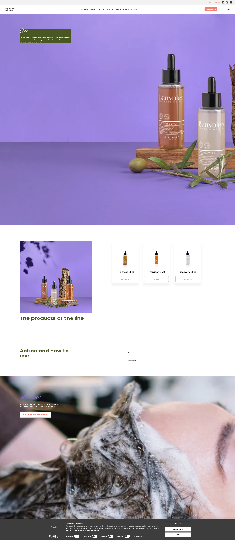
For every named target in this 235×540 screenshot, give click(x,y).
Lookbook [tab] (118, 9)
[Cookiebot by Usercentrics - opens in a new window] (54, 536)
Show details (137, 536)
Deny (177, 534)
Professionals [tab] (127, 9)
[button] (171, 352)
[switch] (94, 536)
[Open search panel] (222, 9)
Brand (136, 9)
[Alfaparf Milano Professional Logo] (9, 9)
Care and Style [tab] (95, 9)
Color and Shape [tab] (107, 9)
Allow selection (178, 529)
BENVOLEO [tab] (84, 9)
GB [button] (228, 9)
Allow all (178, 524)
